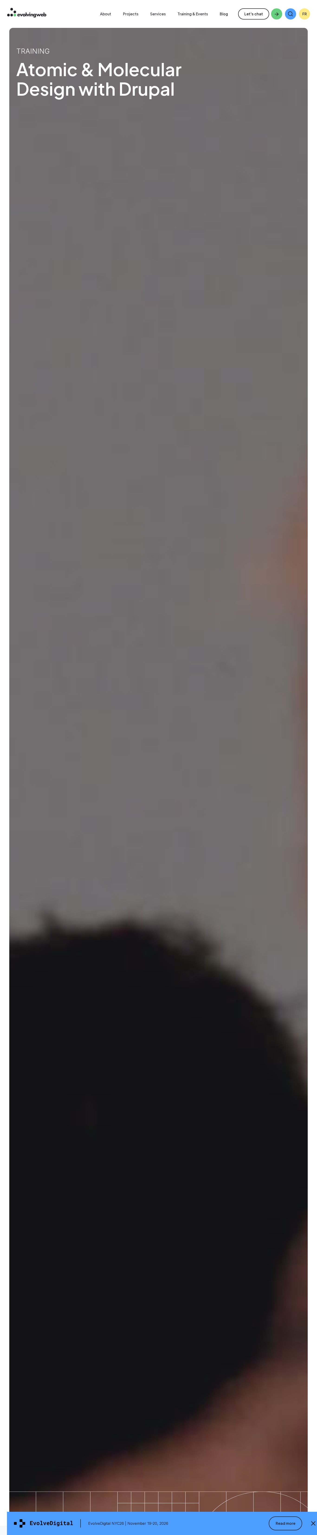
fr (304, 14)
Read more (285, 1523)
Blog (224, 14)
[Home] (26, 13)
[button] (290, 14)
